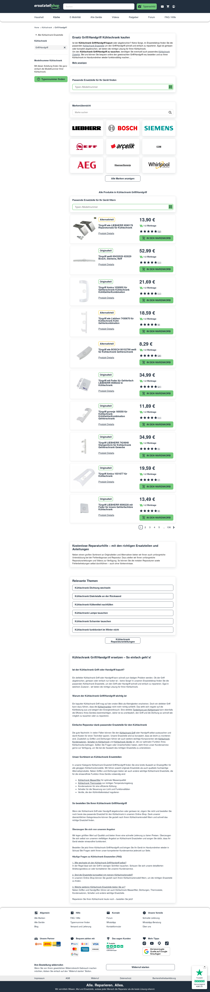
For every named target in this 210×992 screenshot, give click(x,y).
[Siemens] (159, 128)
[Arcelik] (123, 146)
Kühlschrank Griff (127, 732)
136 (169, 527)
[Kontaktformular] (162, 6)
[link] (51, 35)
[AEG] (87, 165)
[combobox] (98, 6)
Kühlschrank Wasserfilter (89, 780)
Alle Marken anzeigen (123, 178)
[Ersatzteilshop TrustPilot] (111, 943)
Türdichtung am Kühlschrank (146, 709)
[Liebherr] (87, 128)
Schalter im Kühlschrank (98, 741)
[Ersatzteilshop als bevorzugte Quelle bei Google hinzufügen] (156, 951)
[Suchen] (170, 87)
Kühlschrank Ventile (123, 741)
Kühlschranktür (104, 706)
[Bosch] (123, 128)
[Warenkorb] (168, 6)
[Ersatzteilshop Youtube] (153, 943)
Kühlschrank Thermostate (90, 783)
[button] (39, 17)
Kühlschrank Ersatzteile (93, 45)
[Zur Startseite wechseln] (47, 6)
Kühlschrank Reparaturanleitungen (123, 640)
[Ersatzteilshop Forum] (160, 943)
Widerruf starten (140, 967)
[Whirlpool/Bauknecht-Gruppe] (159, 165)
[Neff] (87, 146)
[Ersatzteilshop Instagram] (145, 943)
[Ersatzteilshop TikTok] (167, 943)
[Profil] (173, 6)
